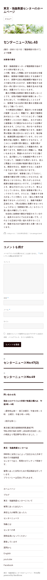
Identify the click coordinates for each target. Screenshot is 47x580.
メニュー (8, 19)
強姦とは (7, 524)
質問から (7, 547)
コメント (7, 262)
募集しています (10, 542)
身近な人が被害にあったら (15, 512)
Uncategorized (36, 233)
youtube (8, 559)
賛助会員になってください (15, 536)
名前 (6, 298)
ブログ (6, 495)
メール (7, 310)
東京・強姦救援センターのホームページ (18, 573)
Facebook (8, 565)
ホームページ (9, 489)
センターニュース (11, 518)
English (7, 553)
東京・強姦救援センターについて (18, 501)
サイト (6, 321)
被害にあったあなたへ (13, 506)
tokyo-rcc (11, 233)
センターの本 (9, 530)
